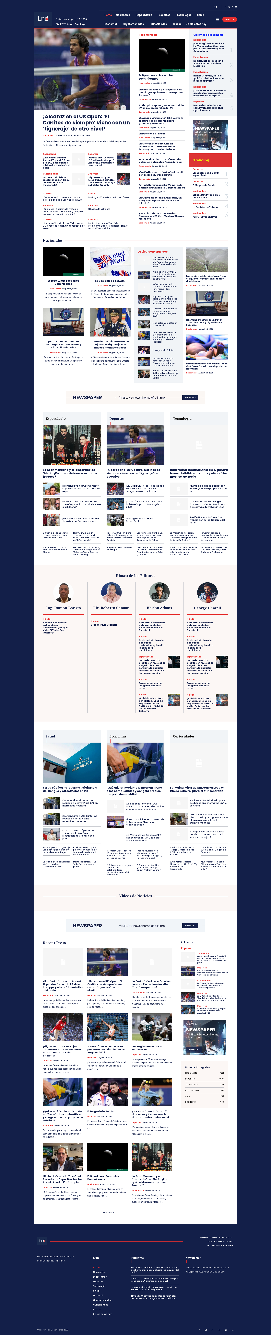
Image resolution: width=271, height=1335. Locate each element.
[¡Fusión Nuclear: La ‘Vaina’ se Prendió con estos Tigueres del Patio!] (178, 520)
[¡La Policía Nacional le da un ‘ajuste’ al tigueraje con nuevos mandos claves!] (110, 322)
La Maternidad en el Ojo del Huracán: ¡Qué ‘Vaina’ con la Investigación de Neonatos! (207, 366)
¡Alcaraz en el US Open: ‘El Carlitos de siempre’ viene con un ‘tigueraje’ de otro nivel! (86, 122)
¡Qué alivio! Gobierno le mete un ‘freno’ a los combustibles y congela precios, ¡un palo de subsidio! (63, 212)
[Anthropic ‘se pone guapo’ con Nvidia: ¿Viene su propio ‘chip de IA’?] (178, 489)
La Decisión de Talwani (152, 133)
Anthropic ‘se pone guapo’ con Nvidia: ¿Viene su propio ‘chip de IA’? (161, 107)
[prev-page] (117, 107)
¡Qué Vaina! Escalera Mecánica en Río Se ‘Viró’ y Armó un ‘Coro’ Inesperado (183, 865)
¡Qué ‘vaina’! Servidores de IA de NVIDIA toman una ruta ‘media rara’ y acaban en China (183, 551)
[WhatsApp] (232, 1330)
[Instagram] (229, 7)
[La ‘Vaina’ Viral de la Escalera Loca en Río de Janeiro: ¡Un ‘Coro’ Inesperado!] (78, 179)
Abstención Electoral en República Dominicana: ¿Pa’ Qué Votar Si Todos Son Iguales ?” (55, 627)
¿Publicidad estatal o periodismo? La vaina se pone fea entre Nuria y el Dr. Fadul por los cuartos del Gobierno (151, 705)
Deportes (48, 135)
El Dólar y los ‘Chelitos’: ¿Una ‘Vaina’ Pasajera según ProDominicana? (149, 867)
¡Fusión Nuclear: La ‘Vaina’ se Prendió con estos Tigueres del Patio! (161, 174)
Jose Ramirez (62, 135)
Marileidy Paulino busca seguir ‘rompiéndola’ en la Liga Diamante (208, 108)
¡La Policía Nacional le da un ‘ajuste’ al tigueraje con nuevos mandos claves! (110, 344)
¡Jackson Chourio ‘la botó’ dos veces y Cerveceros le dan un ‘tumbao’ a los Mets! (64, 226)
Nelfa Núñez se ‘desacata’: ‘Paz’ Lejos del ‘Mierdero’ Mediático (208, 63)
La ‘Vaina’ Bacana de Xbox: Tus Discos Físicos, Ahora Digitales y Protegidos (214, 550)
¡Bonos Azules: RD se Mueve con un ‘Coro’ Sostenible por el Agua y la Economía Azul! (149, 854)
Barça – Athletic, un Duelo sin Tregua (120, 548)
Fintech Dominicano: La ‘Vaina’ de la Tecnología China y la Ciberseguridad (162, 186)
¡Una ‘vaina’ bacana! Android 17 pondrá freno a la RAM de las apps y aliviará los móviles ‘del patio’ (56, 162)
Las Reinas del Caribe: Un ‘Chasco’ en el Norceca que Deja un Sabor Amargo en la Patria (150, 536)
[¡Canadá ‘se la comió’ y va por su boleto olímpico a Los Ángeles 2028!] (144, 312)
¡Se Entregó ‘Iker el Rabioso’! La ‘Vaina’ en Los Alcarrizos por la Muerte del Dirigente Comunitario (209, 47)
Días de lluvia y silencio (104, 624)
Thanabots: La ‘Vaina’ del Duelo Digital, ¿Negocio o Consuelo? (213, 850)
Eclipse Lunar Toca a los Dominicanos (156, 77)
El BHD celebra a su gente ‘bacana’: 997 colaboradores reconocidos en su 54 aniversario (120, 870)
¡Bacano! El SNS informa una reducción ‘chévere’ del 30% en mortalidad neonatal (80, 803)
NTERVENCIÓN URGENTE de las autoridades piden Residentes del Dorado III (152, 626)
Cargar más (106, 1212)
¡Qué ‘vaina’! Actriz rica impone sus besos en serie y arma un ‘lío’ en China (208, 803)
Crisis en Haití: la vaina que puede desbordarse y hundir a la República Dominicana (152, 645)
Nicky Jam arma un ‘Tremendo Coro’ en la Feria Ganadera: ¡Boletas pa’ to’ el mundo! (86, 536)
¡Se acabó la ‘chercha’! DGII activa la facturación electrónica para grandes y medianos (161, 120)
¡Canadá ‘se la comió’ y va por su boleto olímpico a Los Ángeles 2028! (62, 198)
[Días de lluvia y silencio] (126, 623)
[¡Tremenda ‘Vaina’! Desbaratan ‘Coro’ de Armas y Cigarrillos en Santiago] (207, 303)
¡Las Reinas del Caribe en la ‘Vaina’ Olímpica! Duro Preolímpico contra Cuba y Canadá (150, 551)
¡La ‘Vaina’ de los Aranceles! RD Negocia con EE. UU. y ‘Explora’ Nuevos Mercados (161, 216)
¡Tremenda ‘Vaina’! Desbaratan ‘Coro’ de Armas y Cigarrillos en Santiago (204, 322)
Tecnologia (49, 154)
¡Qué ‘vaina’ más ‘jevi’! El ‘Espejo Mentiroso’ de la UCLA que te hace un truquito (182, 851)
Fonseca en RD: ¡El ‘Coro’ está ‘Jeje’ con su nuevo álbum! (55, 550)
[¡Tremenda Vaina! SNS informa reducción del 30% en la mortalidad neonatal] (51, 819)
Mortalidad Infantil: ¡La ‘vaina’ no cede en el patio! (84, 864)
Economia (48, 205)
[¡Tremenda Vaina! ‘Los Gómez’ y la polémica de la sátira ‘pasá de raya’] (51, 489)
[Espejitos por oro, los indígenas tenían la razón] (174, 684)
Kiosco (47, 619)
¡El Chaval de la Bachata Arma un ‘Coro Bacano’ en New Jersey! (81, 520)
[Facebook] (226, 7)
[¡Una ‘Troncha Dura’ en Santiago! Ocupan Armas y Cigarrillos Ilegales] (63, 322)
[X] (232, 7)
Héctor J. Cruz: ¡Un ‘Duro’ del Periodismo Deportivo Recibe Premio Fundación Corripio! (108, 226)
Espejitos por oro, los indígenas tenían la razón (150, 686)
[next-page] (123, 107)
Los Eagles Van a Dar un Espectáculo (108, 197)
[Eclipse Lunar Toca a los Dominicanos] (162, 55)
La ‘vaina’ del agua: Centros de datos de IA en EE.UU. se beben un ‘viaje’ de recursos (214, 536)
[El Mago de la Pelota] (144, 350)
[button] (215, 7)
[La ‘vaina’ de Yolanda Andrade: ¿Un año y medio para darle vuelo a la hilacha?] (51, 504)
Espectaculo (145, 99)
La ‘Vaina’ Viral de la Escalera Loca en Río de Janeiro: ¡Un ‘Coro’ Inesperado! (56, 181)
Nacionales (144, 83)
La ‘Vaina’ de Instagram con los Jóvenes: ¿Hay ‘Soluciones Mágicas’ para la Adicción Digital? (183, 536)
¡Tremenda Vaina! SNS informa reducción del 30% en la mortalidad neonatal (79, 818)
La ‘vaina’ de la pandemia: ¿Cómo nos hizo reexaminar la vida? (56, 864)
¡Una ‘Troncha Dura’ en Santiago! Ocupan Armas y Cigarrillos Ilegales (63, 344)
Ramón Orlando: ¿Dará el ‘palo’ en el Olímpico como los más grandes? (208, 78)
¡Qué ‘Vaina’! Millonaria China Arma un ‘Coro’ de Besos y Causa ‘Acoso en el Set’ (214, 865)
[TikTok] (212, 1330)
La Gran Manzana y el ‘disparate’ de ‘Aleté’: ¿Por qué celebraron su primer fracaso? (161, 92)
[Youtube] (236, 7)
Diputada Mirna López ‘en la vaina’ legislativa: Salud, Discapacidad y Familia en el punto (78, 834)
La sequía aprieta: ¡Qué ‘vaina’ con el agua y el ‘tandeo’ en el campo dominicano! (206, 279)
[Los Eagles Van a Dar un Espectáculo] (144, 324)
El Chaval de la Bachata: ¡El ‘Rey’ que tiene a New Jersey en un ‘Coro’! (55, 535)
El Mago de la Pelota (99, 209)
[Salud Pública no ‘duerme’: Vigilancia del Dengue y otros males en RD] (72, 763)
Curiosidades (50, 174)
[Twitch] (219, 1330)
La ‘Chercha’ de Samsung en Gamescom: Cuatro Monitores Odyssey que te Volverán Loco (157, 146)
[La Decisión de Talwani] (110, 261)
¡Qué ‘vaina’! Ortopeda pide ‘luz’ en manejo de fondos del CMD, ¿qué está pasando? (85, 851)
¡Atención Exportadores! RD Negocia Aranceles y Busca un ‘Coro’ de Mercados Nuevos (119, 854)
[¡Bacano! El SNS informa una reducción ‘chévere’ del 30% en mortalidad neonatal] (51, 803)
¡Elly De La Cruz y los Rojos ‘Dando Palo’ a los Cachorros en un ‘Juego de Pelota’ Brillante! (101, 181)
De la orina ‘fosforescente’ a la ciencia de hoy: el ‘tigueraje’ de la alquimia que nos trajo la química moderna (209, 818)
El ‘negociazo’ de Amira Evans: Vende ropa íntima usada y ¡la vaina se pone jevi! (207, 834)
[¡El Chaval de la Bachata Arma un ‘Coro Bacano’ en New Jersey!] (51, 520)
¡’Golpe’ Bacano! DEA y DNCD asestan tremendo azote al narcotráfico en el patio (209, 93)
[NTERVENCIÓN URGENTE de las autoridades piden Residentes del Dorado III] (174, 624)
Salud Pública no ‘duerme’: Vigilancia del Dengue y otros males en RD (70, 789)
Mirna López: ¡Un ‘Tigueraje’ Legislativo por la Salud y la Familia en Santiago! (56, 850)
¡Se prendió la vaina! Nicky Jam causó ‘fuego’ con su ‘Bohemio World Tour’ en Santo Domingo (86, 551)
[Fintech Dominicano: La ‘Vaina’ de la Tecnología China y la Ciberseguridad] (115, 822)
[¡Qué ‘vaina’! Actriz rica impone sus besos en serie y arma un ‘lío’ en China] (178, 803)
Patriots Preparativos (205, 216)
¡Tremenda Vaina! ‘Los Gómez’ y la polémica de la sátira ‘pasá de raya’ (160, 161)
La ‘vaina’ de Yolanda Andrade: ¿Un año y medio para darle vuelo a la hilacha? (160, 200)
